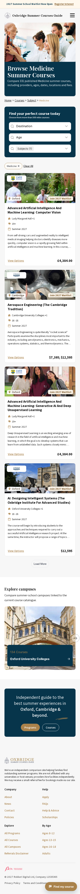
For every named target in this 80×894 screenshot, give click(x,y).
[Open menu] (72, 15)
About (8, 797)
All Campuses (12, 846)
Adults (46, 853)
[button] (72, 635)
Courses (19, 100)
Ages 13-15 (49, 840)
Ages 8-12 (48, 833)
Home (8, 100)
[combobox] (16, 126)
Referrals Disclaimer (16, 853)
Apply (45, 797)
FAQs (45, 803)
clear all (28, 166)
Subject (31, 100)
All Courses (11, 840)
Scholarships (50, 817)
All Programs (12, 833)
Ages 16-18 (49, 846)
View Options (16, 260)
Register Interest (64, 4)
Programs (30, 727)
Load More (40, 563)
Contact (9, 810)
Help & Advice (50, 810)
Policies (9, 817)
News (7, 803)
